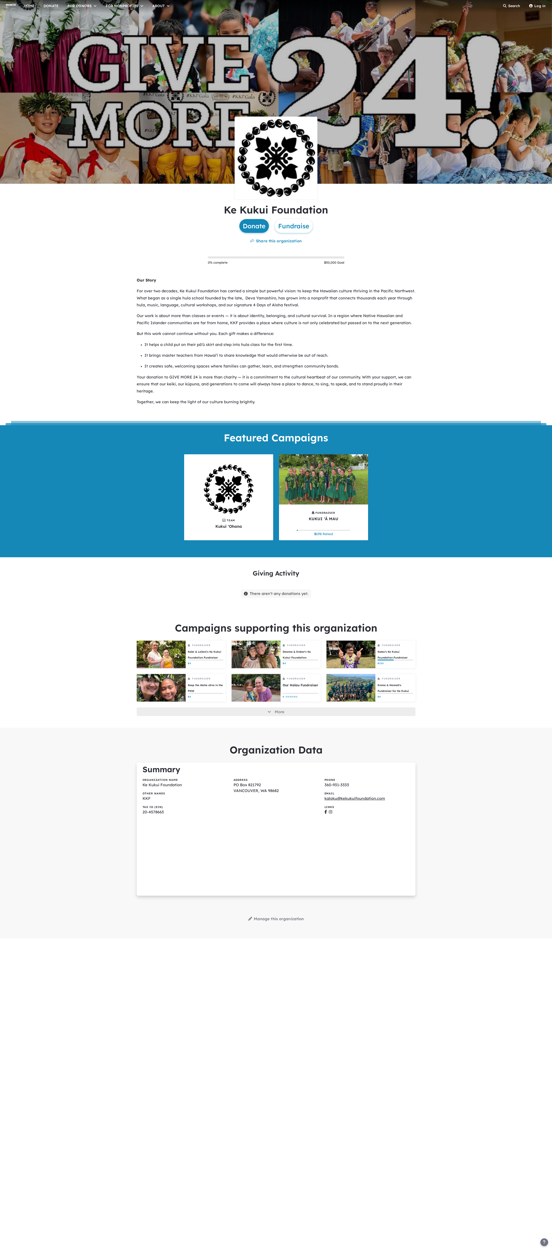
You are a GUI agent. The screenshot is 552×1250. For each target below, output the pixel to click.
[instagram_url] (330, 811)
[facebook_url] (326, 811)
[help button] (544, 1242)
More (279, 711)
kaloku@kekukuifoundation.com (355, 798)
